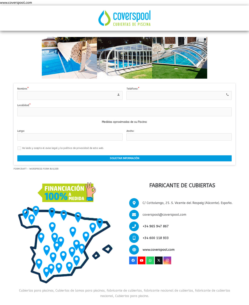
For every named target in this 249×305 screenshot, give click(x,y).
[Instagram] (167, 260)
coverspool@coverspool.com (164, 214)
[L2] (124, 18)
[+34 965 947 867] (136, 226)
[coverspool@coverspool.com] (136, 215)
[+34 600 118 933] (136, 238)
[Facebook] (133, 260)
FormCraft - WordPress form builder (36, 169)
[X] (159, 260)
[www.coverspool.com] (136, 250)
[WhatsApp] (150, 260)
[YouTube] (142, 260)
